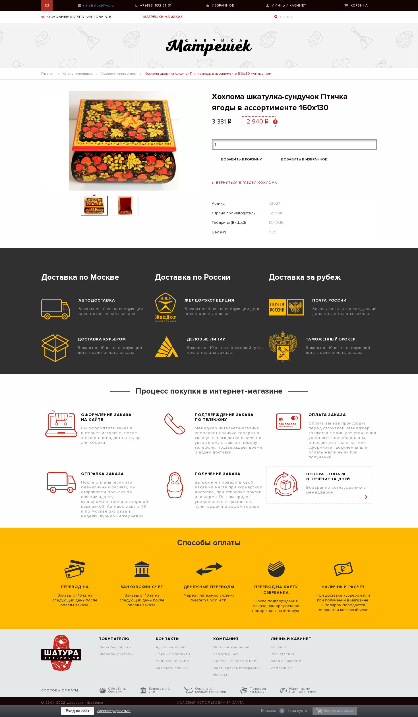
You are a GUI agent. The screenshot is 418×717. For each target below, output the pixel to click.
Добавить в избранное (304, 159)
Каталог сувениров (78, 74)
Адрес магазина (171, 647)
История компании (231, 647)
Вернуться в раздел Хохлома (246, 183)
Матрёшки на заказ (163, 17)
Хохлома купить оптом (118, 74)
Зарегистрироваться (114, 711)
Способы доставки (116, 654)
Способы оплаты (115, 647)
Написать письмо (172, 661)
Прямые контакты (173, 654)
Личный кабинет (289, 5)
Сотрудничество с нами (236, 661)
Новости (221, 675)
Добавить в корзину (241, 159)
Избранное (223, 5)
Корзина (359, 5)
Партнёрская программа (236, 668)
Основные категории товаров (78, 17)
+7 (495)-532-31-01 (155, 5)
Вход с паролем (286, 661)
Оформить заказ (338, 710)
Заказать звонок (172, 668)
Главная (47, 74)
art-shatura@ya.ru (98, 5)
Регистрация (283, 654)
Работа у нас (225, 654)
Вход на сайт (77, 711)
